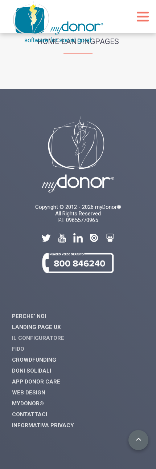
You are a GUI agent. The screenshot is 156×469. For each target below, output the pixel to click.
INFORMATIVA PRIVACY (43, 425)
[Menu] (143, 17)
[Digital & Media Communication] (58, 42)
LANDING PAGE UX (36, 327)
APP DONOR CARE (36, 381)
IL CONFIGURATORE (38, 338)
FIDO (18, 349)
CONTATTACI (29, 414)
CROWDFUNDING (34, 360)
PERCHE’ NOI (29, 316)
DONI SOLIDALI (31, 370)
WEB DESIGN (28, 392)
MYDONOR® (28, 403)
